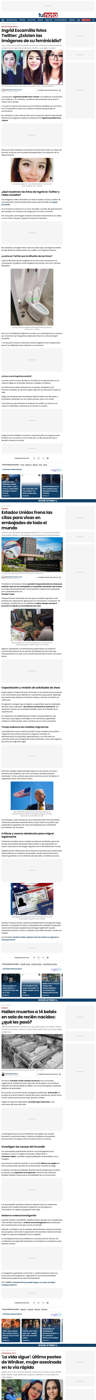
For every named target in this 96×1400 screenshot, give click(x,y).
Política (22, 20)
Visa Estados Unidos (50, 964)
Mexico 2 (29, 465)
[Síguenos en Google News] (48, 458)
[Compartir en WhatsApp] (38, 458)
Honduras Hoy (11, 20)
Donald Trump (25, 964)
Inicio (3, 24)
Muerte (35, 465)
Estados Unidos (36, 964)
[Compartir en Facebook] (34, 458)
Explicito (23, 1309)
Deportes (48, 20)
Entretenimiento (61, 20)
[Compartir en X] (43, 458)
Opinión (72, 20)
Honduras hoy (10, 1350)
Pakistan (44, 1309)
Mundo (40, 20)
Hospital (30, 1309)
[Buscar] (93, 20)
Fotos (22, 465)
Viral (40, 465)
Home (45, 465)
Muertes (37, 1309)
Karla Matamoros (11, 1074)
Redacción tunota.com (13, 90)
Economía (31, 20)
